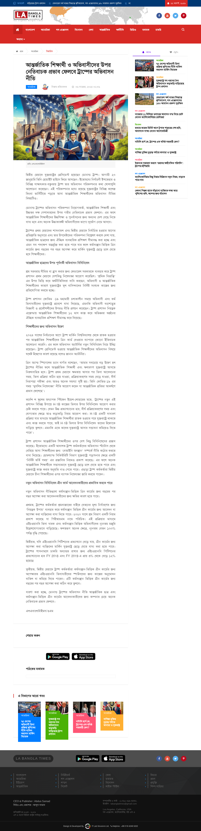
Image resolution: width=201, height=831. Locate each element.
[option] (70, 3)
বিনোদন (79, 29)
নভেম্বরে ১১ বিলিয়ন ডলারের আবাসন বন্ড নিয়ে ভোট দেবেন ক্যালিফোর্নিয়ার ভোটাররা (159, 116)
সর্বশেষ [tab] (148, 52)
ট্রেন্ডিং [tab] (175, 52)
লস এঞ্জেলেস (62, 29)
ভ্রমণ (152, 779)
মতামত (145, 29)
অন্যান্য (19, 39)
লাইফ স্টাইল (112, 786)
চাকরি (158, 29)
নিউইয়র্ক (65, 775)
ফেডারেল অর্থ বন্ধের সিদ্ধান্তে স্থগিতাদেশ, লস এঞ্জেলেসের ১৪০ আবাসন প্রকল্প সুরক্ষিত (73, 3)
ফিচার (153, 775)
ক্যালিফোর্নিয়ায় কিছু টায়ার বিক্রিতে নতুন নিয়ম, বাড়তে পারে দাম (160, 178)
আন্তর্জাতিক (105, 29)
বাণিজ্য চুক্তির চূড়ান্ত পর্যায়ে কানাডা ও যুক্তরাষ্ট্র (112, 722)
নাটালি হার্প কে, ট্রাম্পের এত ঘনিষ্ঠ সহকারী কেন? (84, 724)
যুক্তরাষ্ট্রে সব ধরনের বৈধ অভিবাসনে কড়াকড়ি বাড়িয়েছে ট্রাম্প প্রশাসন (55, 726)
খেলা (91, 29)
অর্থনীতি (120, 29)
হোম (21, 51)
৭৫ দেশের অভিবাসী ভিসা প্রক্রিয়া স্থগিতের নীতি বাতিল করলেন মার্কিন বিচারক (28, 729)
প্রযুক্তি (153, 782)
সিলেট (64, 786)
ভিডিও (133, 29)
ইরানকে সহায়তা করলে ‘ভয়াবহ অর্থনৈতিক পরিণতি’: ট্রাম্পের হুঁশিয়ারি (159, 164)
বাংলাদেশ (30, 29)
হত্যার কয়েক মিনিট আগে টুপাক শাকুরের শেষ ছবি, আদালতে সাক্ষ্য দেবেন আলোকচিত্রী (158, 129)
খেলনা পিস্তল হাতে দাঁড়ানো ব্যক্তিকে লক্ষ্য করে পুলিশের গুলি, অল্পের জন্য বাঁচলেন (156, 192)
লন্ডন (64, 782)
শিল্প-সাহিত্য (156, 786)
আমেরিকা (45, 29)
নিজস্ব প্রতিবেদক (59, 86)
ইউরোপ (20, 782)
